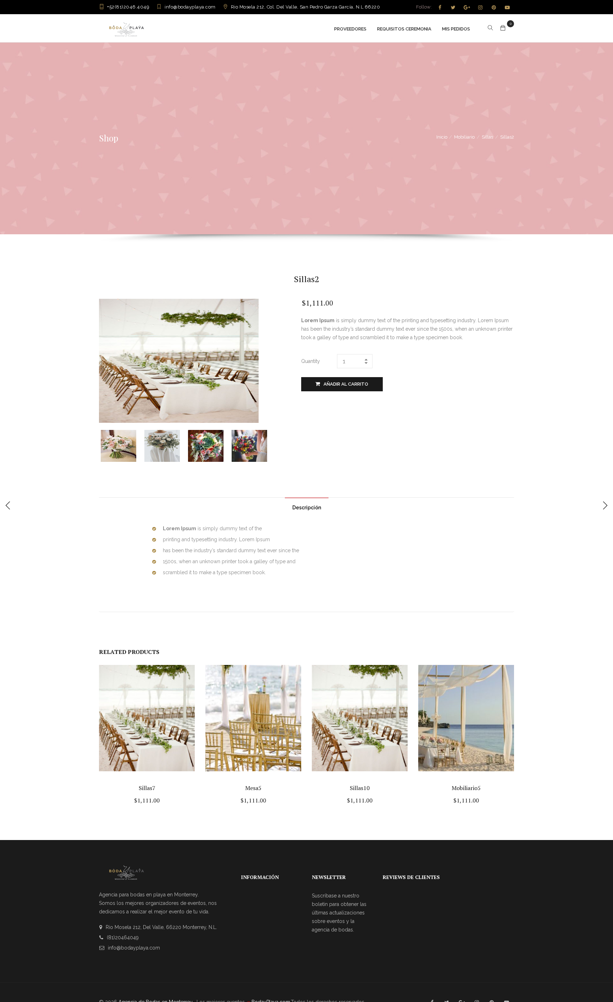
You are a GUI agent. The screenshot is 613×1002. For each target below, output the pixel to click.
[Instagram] (480, 7)
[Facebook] (440, 7)
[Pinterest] (493, 7)
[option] (122, 446)
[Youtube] (507, 7)
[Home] (126, 28)
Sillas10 (360, 788)
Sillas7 (147, 788)
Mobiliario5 (466, 788)
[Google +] (467, 7)
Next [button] (270, 445)
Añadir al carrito (346, 384)
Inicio (441, 137)
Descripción (306, 507)
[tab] (306, 505)
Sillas (487, 137)
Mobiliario (464, 137)
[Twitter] (453, 7)
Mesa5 (253, 788)
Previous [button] (105, 445)
